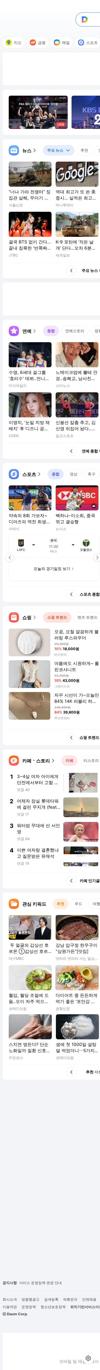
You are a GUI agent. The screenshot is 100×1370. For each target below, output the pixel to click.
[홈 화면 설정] (88, 1358)
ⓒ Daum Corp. (15, 1314)
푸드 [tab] (78, 903)
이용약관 (10, 1307)
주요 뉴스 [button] (53, 149)
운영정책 (29, 1307)
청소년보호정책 (53, 1307)
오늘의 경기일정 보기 (52, 568)
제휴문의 (70, 1299)
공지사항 (10, 1282)
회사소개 (10, 1299)
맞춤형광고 (30, 1299)
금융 (42, 42)
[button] (22, 150)
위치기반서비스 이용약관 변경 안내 (47, 1282)
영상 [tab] (73, 474)
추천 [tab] (84, 150)
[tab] (58, 150)
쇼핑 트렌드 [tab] (57, 617)
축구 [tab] (91, 474)
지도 (18, 42)
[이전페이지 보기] (10, 557)
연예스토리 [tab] (74, 330)
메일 (66, 42)
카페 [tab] (69, 760)
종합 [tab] (51, 330)
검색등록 (51, 1299)
